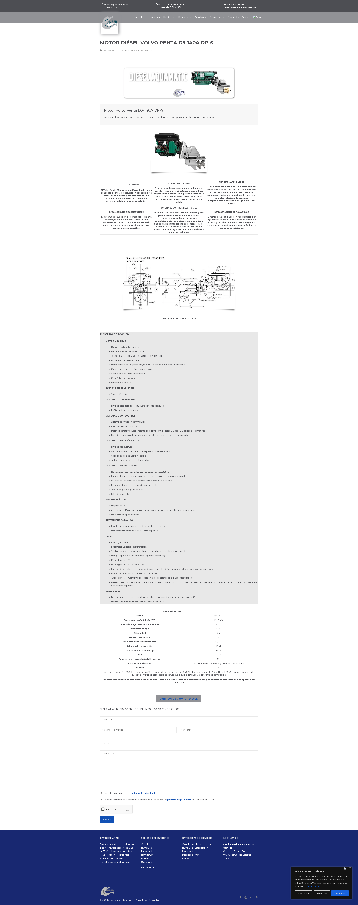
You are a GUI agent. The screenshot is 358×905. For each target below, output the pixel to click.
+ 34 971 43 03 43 (231, 858)
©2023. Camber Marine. (110, 900)
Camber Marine (217, 17)
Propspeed (146, 851)
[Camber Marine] (109, 24)
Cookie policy (153, 900)
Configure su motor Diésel (179, 698)
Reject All (322, 893)
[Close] (347, 868)
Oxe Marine (146, 862)
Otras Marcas (201, 17)
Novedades (233, 17)
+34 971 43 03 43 (115, 7)
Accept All (340, 893)
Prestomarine (185, 17)
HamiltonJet (169, 17)
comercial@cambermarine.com (239, 7)
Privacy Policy (142, 900)
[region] (321, 883)
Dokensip (145, 858)
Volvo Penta (141, 17)
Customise (303, 893)
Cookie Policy (312, 886)
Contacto (246, 17)
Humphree (155, 17)
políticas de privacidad (143, 793)
